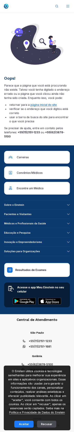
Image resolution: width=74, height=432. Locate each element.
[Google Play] (24, 301)
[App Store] (49, 301)
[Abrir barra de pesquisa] (57, 6)
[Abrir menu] (68, 6)
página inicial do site (43, 104)
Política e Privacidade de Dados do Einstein (37, 412)
